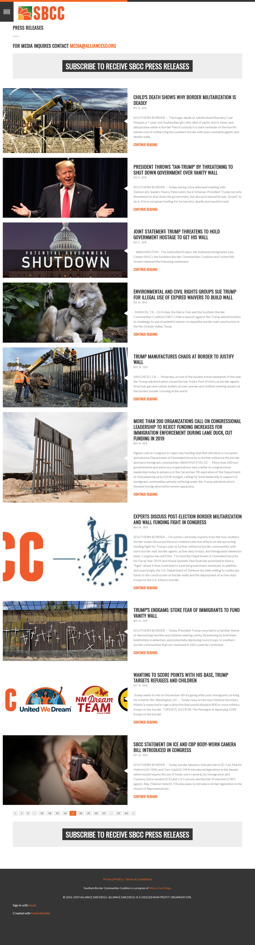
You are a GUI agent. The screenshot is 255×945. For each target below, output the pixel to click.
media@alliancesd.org (93, 45)
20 (96, 813)
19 (88, 813)
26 (126, 813)
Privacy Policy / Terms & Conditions (127, 879)
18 (80, 813)
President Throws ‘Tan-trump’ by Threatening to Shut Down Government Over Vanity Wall (183, 169)
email (32, 905)
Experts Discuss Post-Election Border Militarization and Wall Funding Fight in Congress (187, 519)
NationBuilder (41, 913)
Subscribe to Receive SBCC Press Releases (127, 66)
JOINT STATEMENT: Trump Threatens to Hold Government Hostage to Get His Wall (176, 234)
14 (49, 813)
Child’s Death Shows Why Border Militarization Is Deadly (184, 99)
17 (73, 813)
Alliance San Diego (160, 888)
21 (104, 813)
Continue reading (145, 144)
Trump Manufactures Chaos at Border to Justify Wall (183, 359)
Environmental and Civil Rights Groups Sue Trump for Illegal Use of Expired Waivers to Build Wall (184, 294)
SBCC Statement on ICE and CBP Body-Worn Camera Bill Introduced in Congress (184, 746)
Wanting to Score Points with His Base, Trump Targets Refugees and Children (180, 677)
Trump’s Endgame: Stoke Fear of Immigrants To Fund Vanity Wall (186, 612)
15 (57, 813)
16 (65, 813)
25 (118, 813)
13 (41, 813)
